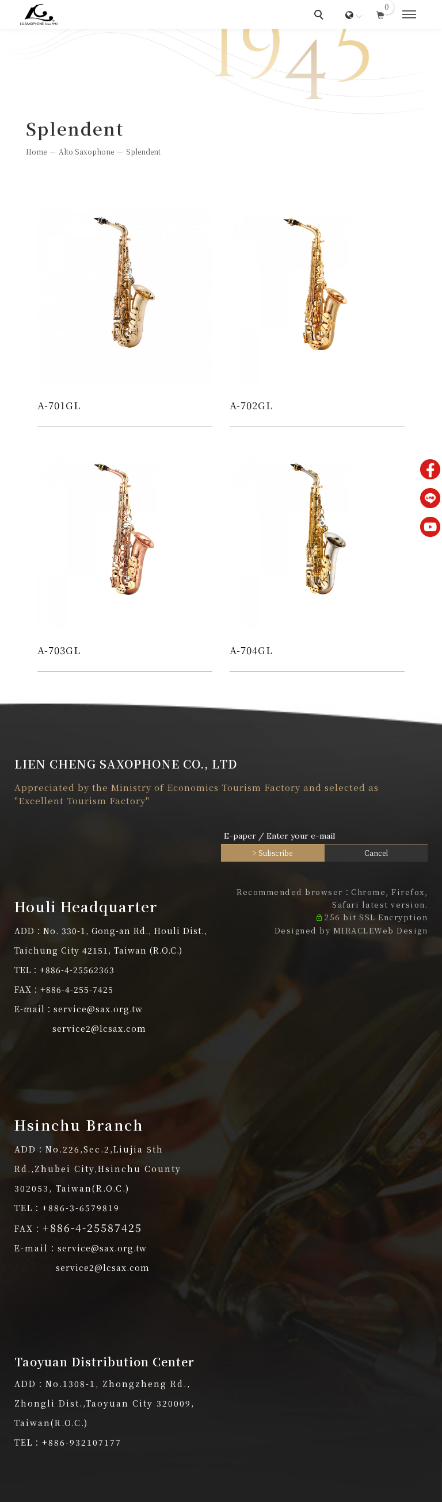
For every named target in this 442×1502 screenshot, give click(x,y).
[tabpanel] (221, 72)
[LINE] (430, 498)
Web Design (401, 930)
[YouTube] (430, 527)
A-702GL (251, 405)
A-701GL (59, 405)
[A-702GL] (317, 294)
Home (36, 151)
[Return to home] (39, 14)
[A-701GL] (124, 294)
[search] (320, 16)
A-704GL (251, 650)
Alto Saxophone (86, 151)
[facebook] (430, 469)
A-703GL (59, 650)
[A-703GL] (124, 539)
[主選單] (409, 15)
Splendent (143, 151)
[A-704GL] (317, 539)
